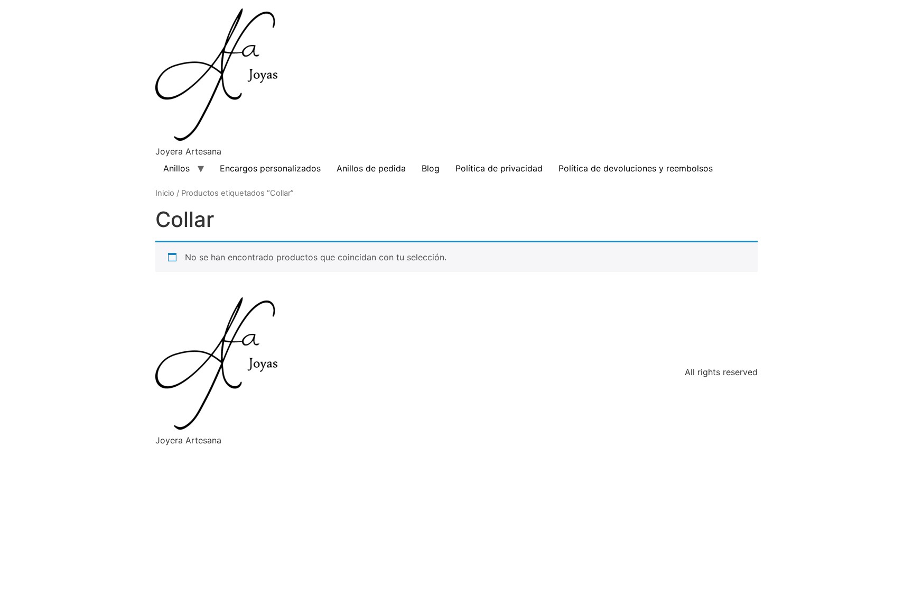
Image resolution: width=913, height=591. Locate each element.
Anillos (176, 168)
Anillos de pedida (371, 168)
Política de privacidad (499, 168)
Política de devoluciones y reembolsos (635, 168)
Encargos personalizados (270, 168)
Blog (431, 168)
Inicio (164, 193)
